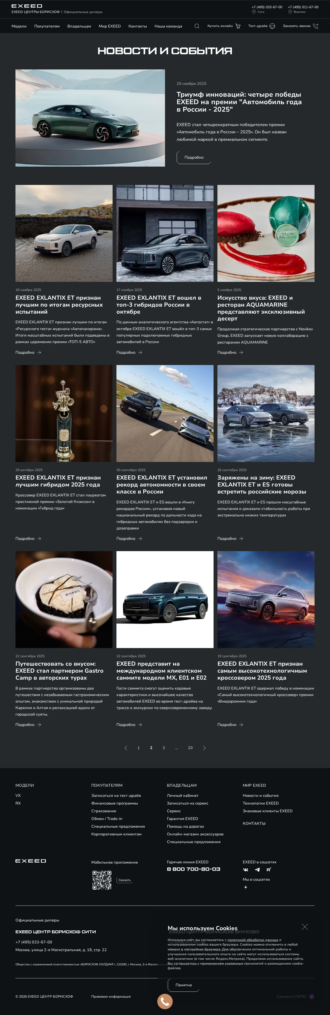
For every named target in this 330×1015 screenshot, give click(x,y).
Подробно (194, 157)
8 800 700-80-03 (193, 869)
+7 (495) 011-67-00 (303, 7)
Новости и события (261, 796)
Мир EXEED (110, 26)
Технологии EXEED (261, 803)
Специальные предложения (118, 826)
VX (18, 796)
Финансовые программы (114, 803)
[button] (305, 927)
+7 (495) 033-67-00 (267, 7)
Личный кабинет (183, 796)
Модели (19, 26)
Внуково (300, 12)
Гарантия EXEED (182, 819)
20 (190, 748)
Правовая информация (111, 996)
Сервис (174, 811)
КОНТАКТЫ (254, 823)
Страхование (103, 811)
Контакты (138, 26)
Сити (261, 12)
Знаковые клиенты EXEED (268, 811)
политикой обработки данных (253, 940)
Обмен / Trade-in (106, 819)
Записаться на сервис (187, 803)
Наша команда (168, 26)
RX (18, 803)
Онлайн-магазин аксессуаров (195, 834)
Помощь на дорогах (185, 826)
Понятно (184, 985)
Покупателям (47, 26)
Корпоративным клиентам (116, 834)
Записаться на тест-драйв (116, 796)
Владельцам (79, 26)
